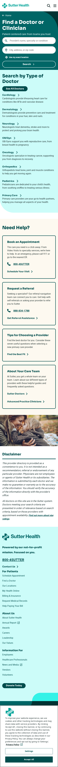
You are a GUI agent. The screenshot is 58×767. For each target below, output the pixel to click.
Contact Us (8, 566)
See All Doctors (15, 88)
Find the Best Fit (16, 354)
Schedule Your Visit (18, 271)
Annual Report (11, 622)
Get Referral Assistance (21, 318)
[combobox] (29, 40)
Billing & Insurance (11, 595)
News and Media (12, 664)
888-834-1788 (21, 310)
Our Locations (9, 585)
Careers (6, 632)
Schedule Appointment (13, 575)
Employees (7, 654)
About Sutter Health (12, 617)
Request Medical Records (14, 600)
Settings (29, 751)
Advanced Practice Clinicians (24, 401)
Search (27, 64)
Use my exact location (19, 57)
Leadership (7, 637)
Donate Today (14, 685)
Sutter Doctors (15, 393)
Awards (6, 627)
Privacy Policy (15, 744)
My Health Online (10, 590)
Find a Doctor (9, 580)
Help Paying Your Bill (12, 605)
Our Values (7, 642)
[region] (29, 736)
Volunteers (7, 674)
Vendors (6, 669)
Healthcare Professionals (14, 659)
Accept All (29, 759)
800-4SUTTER (21, 264)
